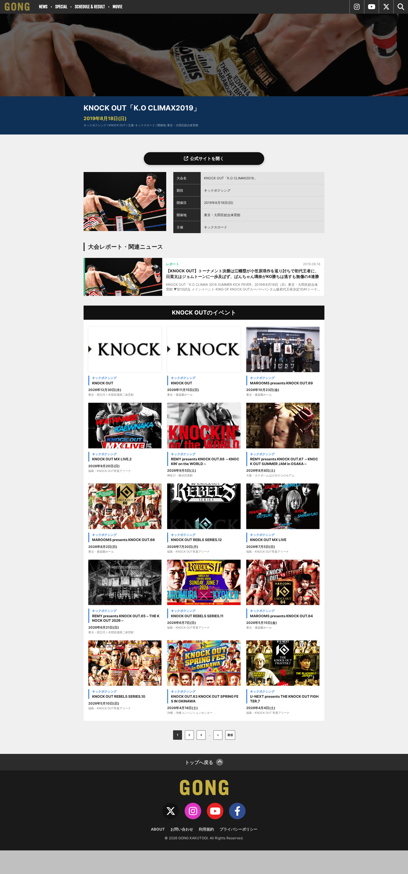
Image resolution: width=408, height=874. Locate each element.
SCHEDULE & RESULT (90, 6)
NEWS (43, 6)
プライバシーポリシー (238, 829)
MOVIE (117, 6)
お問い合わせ (181, 829)
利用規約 (206, 829)
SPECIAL (61, 6)
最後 (230, 735)
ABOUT (158, 829)
